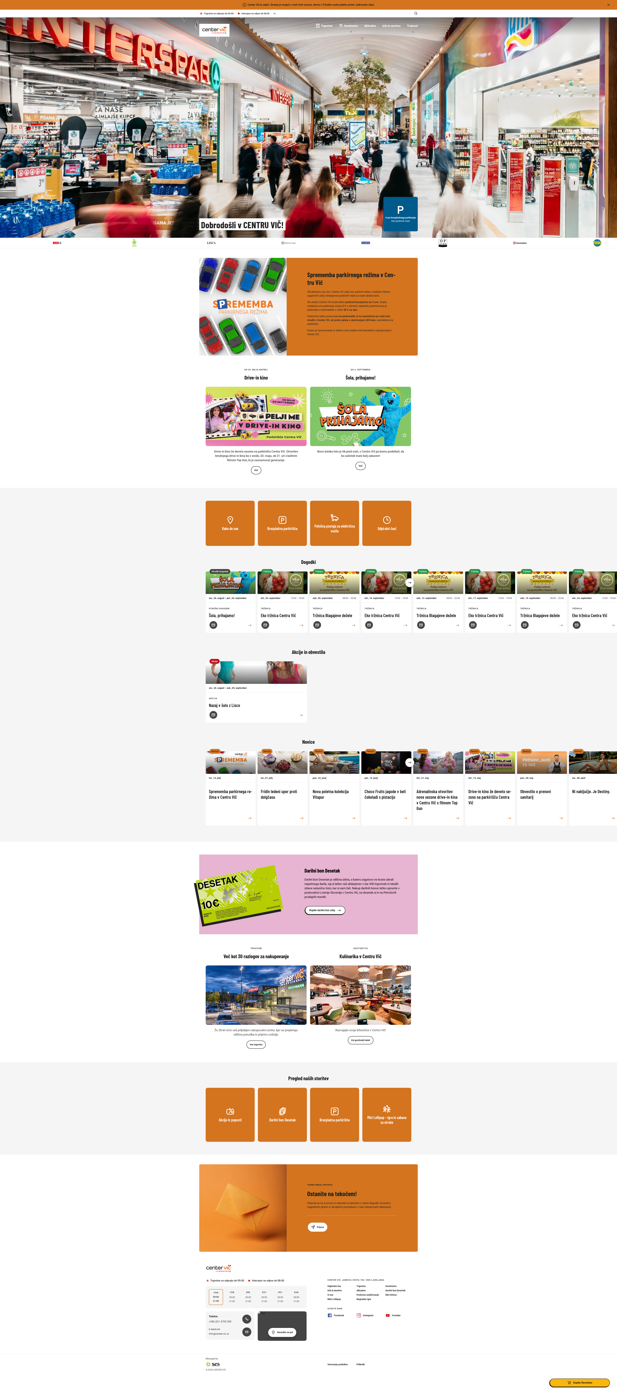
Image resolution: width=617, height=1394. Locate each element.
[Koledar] (213, 625)
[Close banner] (609, 5)
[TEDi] (302, 242)
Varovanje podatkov (337, 1364)
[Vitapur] (379, 242)
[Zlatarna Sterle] (456, 242)
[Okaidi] (71, 242)
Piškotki (361, 1364)
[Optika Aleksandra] (148, 242)
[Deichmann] (610, 242)
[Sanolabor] (225, 242)
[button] (409, 582)
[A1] (533, 242)
